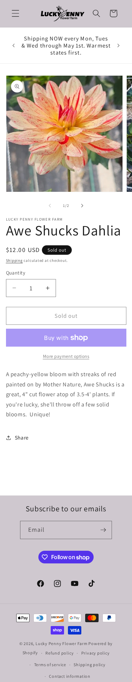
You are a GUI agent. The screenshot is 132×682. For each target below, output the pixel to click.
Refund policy (59, 653)
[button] (15, 13)
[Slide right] (82, 205)
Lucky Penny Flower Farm (62, 643)
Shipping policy (90, 664)
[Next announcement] (118, 45)
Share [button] (22, 437)
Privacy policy (95, 653)
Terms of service (50, 664)
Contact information (69, 676)
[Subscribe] (103, 530)
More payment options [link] (66, 356)
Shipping (14, 260)
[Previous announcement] (13, 45)
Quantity (16, 272)
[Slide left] (49, 205)
